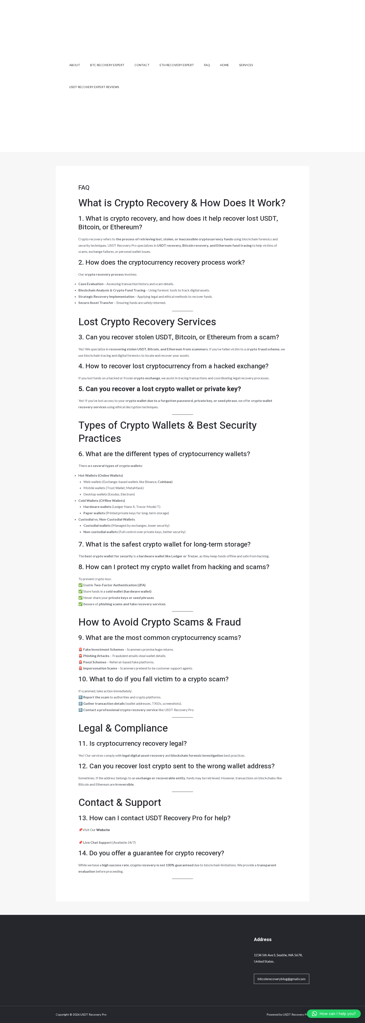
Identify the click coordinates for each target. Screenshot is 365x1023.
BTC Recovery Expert (107, 65)
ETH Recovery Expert (177, 65)
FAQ (207, 65)
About (74, 65)
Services (246, 65)
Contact (142, 65)
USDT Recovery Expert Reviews (94, 87)
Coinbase (165, 482)
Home (224, 65)
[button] (334, 1013)
